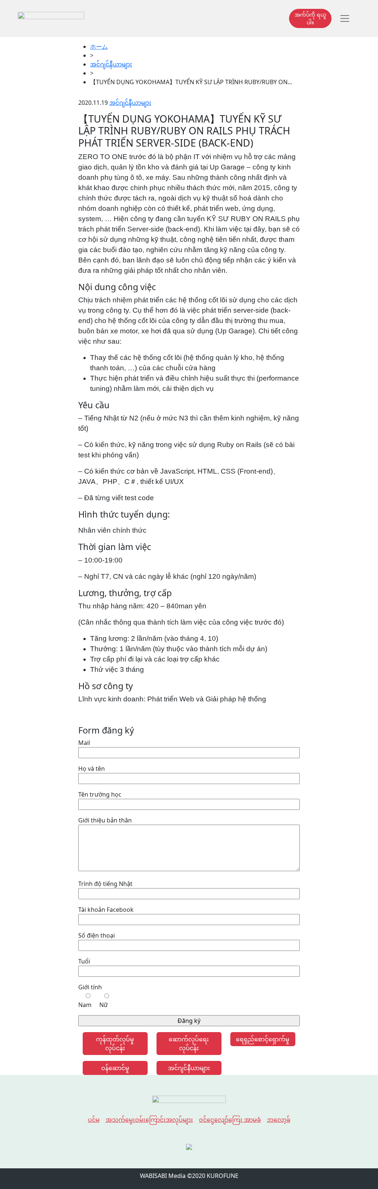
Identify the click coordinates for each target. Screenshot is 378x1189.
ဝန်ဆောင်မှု (115, 1068)
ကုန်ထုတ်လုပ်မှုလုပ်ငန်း (115, 1043)
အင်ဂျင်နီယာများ (111, 64)
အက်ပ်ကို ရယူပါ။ (310, 18)
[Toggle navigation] (345, 18)
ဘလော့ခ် (279, 1120)
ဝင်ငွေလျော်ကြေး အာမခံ (230, 1120)
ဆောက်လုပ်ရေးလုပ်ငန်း (189, 1043)
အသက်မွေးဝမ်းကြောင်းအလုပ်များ (149, 1120)
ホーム (99, 46)
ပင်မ (94, 1120)
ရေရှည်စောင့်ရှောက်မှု (262, 1039)
